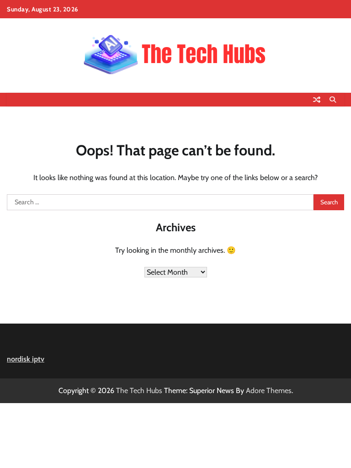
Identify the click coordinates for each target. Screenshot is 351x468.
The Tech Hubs (139, 390)
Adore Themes (269, 390)
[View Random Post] (317, 99)
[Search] (333, 99)
